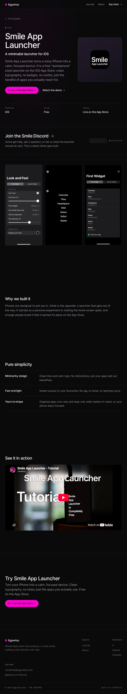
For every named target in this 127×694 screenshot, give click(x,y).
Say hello (115, 4)
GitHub (116, 650)
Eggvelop (13, 4)
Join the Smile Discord (29, 135)
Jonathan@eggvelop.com (19, 670)
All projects (12, 18)
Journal (90, 4)
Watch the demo (54, 90)
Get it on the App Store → (22, 90)
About (101, 4)
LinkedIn (116, 655)
